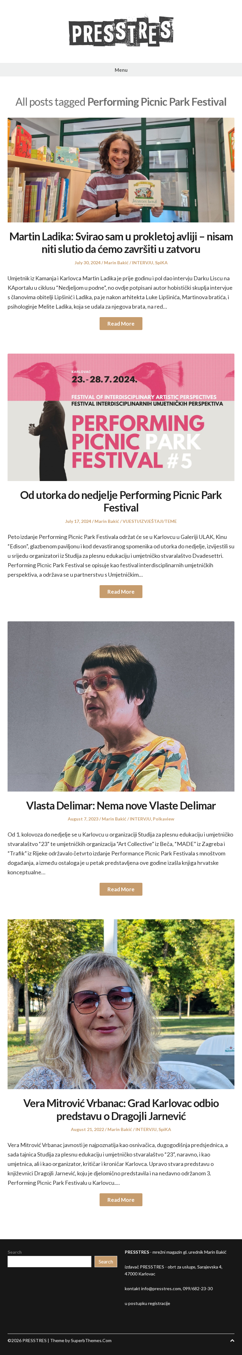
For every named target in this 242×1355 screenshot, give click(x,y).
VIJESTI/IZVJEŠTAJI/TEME (150, 521)
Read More (121, 323)
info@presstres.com (161, 1288)
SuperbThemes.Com (91, 1340)
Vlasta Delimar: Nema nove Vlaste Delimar (121, 805)
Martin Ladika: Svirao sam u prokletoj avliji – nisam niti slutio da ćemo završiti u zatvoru (121, 242)
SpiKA (161, 262)
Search (15, 1252)
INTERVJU (142, 262)
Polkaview (163, 818)
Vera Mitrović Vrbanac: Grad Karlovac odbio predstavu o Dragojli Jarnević (121, 1109)
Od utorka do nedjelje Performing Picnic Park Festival (121, 501)
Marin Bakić (116, 262)
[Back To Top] (232, 1340)
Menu (121, 70)
